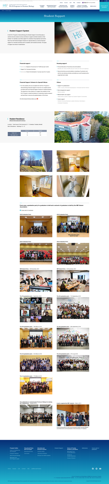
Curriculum (26, 453)
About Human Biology (15, 455)
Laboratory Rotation (42, 453)
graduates (95, 448)
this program (15, 451)
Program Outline (42, 6)
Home (61, 2)
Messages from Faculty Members (71, 452)
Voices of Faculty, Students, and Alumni (82, 6)
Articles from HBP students (43, 455)
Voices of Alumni (71, 458)
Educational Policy (28, 451)
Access (66, 2)
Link (70, 2)
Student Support (72, 6)
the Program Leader (14, 458)
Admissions (93, 6)
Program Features (14, 453)
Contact (78, 2)
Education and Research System (63, 6)
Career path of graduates (104, 6)
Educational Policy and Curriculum (51, 6)
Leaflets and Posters (36, 468)
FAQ (74, 2)
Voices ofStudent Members (71, 455)
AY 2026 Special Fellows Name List (28, 98)
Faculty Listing (40, 451)
